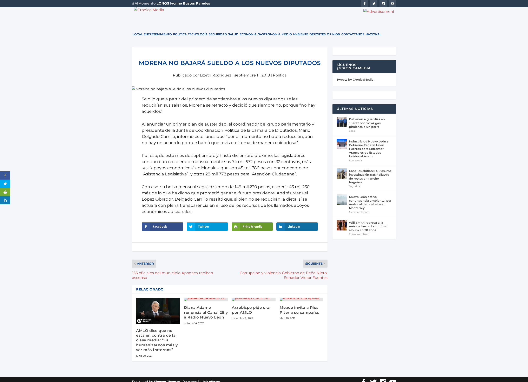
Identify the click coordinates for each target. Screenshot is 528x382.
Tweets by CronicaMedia (355, 79)
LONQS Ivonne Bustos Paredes (183, 3)
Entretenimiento (158, 34)
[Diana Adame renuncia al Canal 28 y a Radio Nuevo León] (206, 299)
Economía (248, 34)
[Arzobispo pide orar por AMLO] (254, 299)
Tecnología (197, 34)
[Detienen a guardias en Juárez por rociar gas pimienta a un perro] (342, 122)
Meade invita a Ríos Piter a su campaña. (299, 310)
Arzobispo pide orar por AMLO (251, 310)
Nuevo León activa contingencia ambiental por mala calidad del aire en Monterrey (370, 202)
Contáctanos (352, 34)
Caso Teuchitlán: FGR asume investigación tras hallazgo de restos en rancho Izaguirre (370, 176)
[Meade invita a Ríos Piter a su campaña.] (301, 299)
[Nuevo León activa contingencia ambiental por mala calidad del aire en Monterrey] (342, 199)
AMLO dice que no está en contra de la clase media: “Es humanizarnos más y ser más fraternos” (157, 340)
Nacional (373, 34)
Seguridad (218, 34)
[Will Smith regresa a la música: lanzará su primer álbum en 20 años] (342, 225)
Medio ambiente (295, 34)
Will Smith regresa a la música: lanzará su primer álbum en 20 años (368, 226)
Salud (233, 34)
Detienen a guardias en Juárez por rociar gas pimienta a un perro (367, 122)
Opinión (333, 34)
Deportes (317, 34)
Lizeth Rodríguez (215, 75)
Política (180, 34)
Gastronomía (269, 34)
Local (138, 34)
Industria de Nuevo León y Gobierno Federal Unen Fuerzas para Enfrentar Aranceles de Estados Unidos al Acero (369, 149)
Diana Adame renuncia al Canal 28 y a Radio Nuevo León (206, 312)
